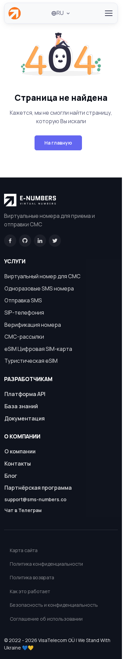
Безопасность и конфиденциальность (54, 605)
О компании (20, 451)
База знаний (21, 406)
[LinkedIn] (40, 240)
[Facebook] (10, 240)
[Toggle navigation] (108, 13)
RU (60, 13)
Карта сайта (24, 550)
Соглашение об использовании (46, 619)
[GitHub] (25, 240)
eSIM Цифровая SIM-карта (38, 349)
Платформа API (24, 394)
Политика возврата (32, 577)
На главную (58, 142)
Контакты (17, 463)
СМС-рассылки (24, 336)
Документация (24, 418)
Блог (10, 475)
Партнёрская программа (38, 487)
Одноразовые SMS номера (39, 288)
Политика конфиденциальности (46, 564)
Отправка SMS (23, 300)
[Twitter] (55, 240)
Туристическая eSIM (31, 360)
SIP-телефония (24, 312)
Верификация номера (32, 324)
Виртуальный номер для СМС (42, 276)
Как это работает (30, 591)
